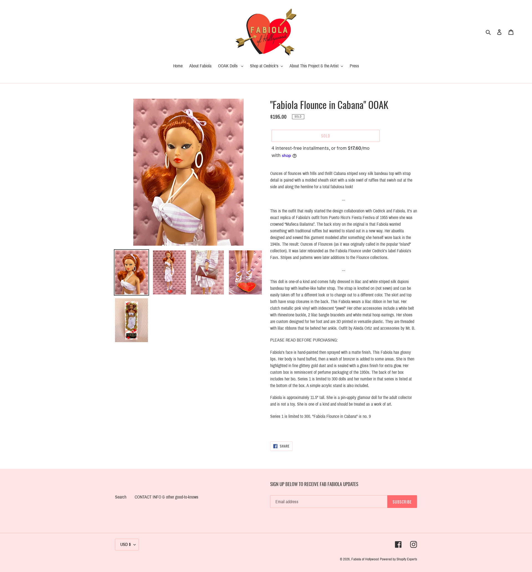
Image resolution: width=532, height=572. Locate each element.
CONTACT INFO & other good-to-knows (166, 497)
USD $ (125, 544)
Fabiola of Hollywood (365, 559)
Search (120, 497)
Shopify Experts (407, 559)
